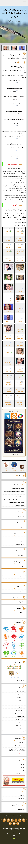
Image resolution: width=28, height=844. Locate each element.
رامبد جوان (8, 234)
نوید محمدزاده (8, 355)
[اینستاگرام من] (12, 820)
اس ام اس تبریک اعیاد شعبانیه (18, 496)
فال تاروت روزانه (20, 691)
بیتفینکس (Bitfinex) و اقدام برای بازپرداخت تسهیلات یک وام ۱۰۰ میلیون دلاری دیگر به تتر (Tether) (14, 749)
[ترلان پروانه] (14, 48)
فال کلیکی (22, 591)
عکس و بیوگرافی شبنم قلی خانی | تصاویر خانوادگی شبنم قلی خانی (14, 13)
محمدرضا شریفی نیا (20, 271)
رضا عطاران (20, 398)
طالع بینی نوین (21, 798)
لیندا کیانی (8, 271)
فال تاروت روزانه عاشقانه (19, 725)
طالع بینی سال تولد (20, 680)
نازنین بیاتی (20, 291)
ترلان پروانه (20, 364)
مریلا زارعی (8, 247)
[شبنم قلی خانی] (6, 48)
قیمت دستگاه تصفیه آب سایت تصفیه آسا (16, 746)
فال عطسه (22, 795)
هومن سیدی (8, 254)
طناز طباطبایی (8, 378)
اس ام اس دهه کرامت (20, 505)
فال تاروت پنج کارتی (20, 710)
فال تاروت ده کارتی (20, 719)
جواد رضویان (20, 281)
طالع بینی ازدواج (14, 469)
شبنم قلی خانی (20, 355)
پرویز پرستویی (20, 240)
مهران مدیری (20, 338)
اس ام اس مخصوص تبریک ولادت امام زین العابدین (14, 499)
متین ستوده (8, 364)
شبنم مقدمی (8, 281)
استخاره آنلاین (21, 516)
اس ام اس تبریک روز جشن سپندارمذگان (16, 502)
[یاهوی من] (23, 820)
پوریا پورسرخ (8, 391)
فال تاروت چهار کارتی (20, 707)
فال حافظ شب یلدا (20, 771)
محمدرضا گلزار (20, 391)
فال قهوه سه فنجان (20, 541)
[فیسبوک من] (15, 820)
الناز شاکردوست (8, 291)
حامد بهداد (8, 384)
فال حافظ (22, 764)
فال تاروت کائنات (20, 697)
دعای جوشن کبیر (20, 577)
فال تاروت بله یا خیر (20, 729)
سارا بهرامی (8, 260)
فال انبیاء (22, 527)
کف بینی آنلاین (6, 469)
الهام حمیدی (8, 404)
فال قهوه (22, 538)
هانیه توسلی (8, 338)
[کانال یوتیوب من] (14, 823)
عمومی (17, 475)
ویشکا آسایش (20, 311)
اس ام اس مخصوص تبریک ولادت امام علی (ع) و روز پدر (14, 492)
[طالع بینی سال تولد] (14, 672)
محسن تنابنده (20, 260)
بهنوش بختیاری (20, 345)
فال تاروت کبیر (21, 694)
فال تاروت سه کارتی (20, 704)
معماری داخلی (21, 743)
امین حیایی (20, 247)
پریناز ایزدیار (8, 398)
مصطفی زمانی (20, 331)
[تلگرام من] (19, 820)
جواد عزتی (20, 384)
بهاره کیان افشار (8, 331)
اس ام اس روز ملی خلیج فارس (18, 488)
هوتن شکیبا (20, 404)
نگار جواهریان (8, 311)
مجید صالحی (8, 345)
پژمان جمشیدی (20, 234)
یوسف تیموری (20, 301)
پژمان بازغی (20, 378)
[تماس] (8, 820)
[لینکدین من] (10, 823)
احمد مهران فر (8, 321)
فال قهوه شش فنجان (20, 544)
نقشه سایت (8, 833)
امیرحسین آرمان (20, 254)
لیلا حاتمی (20, 321)
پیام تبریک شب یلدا (20, 774)
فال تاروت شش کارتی (19, 713)
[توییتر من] (4, 820)
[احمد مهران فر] (22, 48)
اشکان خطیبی (8, 301)
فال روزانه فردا (21, 809)
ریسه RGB (22, 613)
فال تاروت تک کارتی (20, 701)
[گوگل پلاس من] (17, 823)
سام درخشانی (20, 371)
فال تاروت (22, 732)
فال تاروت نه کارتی (20, 716)
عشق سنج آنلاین (21, 602)
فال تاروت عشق (21, 722)
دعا (23, 580)
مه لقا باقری (8, 371)
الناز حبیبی (8, 240)
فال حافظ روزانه (21, 767)
